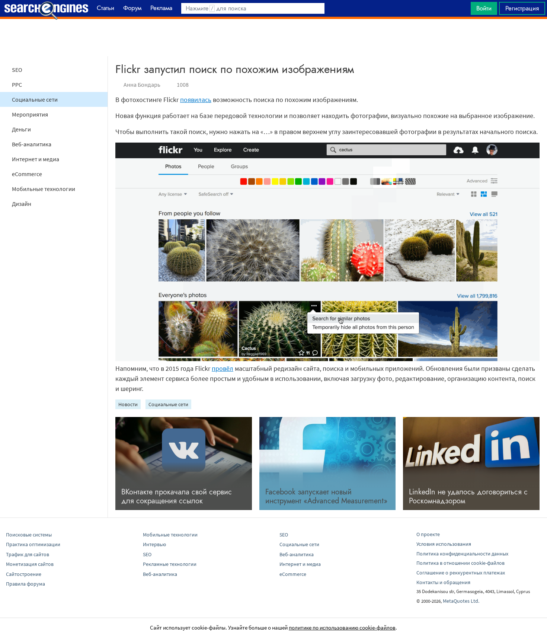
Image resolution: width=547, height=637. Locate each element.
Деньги (21, 129)
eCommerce (27, 174)
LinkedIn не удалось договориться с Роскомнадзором (468, 496)
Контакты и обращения (443, 582)
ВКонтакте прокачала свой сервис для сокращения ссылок (176, 496)
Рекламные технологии (169, 564)
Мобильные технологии (43, 188)
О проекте (428, 534)
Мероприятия (30, 114)
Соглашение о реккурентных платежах (460, 572)
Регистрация (522, 8)
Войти (484, 8)
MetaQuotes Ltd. (461, 601)
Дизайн (21, 203)
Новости (128, 404)
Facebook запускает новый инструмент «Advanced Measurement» (326, 496)
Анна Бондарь (142, 84)
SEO (17, 69)
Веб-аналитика (31, 144)
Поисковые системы (29, 534)
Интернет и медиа (35, 159)
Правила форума (25, 583)
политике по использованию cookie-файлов (342, 627)
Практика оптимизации (33, 544)
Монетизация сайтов (30, 564)
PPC (17, 84)
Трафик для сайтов (27, 554)
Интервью (154, 544)
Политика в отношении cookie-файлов (460, 563)
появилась (195, 99)
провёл (222, 368)
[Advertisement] (273, 37)
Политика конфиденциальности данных (462, 553)
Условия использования (443, 544)
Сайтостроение (23, 574)
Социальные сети (35, 99)
